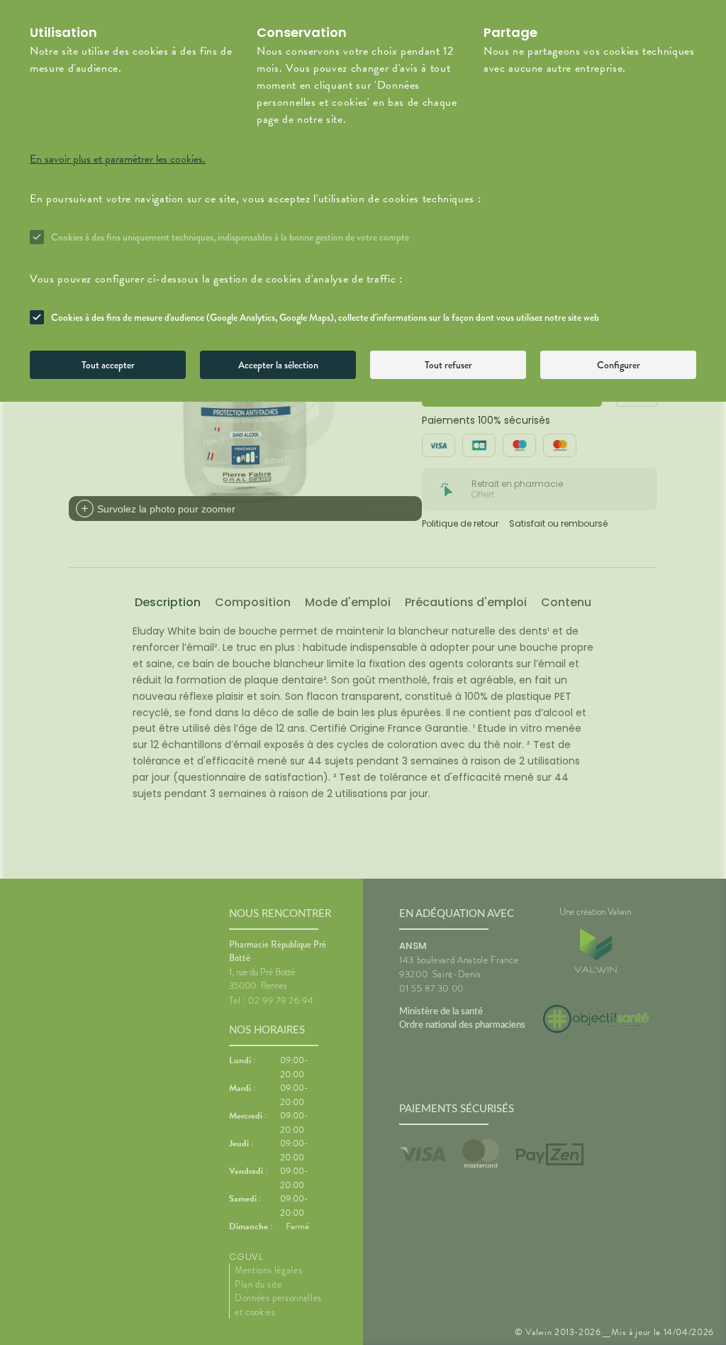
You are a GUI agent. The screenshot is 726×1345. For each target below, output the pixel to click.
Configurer (618, 365)
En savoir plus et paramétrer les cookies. (118, 159)
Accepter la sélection (278, 365)
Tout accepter (108, 365)
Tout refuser (448, 365)
